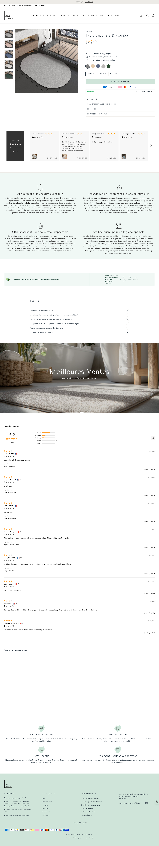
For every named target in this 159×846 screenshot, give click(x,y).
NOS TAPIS (37, 15)
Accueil (88, 31)
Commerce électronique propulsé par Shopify (79, 838)
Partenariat (46, 812)
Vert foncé (108, 66)
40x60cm (91, 73)
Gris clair (103, 66)
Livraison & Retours (97, 114)
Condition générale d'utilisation (91, 802)
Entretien (92, 109)
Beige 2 (93, 66)
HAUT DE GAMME (69, 15)
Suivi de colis (47, 802)
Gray (88, 66)
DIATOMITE (52, 15)
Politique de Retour (87, 808)
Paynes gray (98, 66)
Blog (35, 5)
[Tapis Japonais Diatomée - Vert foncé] (17, 704)
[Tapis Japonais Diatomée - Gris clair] (15, 704)
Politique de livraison (88, 812)
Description (93, 99)
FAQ (5, 5)
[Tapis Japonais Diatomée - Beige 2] (9, 704)
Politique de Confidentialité (90, 798)
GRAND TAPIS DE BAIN (93, 15)
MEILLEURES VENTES (118, 15)
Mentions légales (86, 815)
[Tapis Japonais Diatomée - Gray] (6, 704)
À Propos (42, 5)
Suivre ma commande (24, 5)
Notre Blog (46, 808)
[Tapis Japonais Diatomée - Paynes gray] (12, 704)
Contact (12, 5)
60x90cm (113, 73)
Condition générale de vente (90, 805)
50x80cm (102, 73)
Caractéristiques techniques (101, 104)
